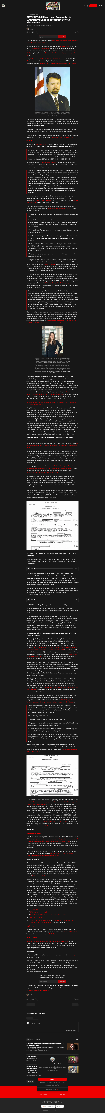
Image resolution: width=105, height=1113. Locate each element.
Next (74, 1005)
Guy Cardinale (33, 909)
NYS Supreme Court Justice (39, 912)
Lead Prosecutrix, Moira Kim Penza (59, 208)
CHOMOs (52, 934)
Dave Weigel (46, 1050)
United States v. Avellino (43, 200)
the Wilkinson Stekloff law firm (49, 362)
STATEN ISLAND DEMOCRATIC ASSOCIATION (52, 821)
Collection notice (59, 1102)
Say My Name (30, 926)
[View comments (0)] (33, 32)
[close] (66, 1058)
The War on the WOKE (32, 14)
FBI (27, 61)
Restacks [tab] (36, 1018)
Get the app (59, 1106)
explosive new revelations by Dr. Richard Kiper (45, 59)
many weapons (73, 955)
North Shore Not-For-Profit (38, 915)
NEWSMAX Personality (37, 917)
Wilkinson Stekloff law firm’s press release (58, 283)
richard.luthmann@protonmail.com (37, 990)
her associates (58, 920)
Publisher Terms (58, 1101)
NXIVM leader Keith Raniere (40, 48)
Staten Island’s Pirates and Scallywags (44, 876)
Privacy (48, 1102)
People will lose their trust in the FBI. (63, 137)
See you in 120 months (70, 932)
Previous (32, 1005)
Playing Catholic (31, 937)
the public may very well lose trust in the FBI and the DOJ (57, 63)
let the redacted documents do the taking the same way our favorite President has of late (52, 446)
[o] (72, 1046)
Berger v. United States (49, 162)
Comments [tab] (29, 1018)
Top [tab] (28, 1039)
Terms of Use (47, 1084)
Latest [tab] (31, 1039)
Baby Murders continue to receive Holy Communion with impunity (47, 941)
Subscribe (93, 6)
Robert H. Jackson (50, 264)
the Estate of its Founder (58, 915)
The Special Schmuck (33, 833)
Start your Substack (49, 1106)
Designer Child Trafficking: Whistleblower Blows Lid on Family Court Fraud (45, 1044)
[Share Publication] (87, 5)
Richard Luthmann (34, 28)
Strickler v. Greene (41, 144)
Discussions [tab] (37, 1039)
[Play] (28, 568)
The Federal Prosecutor (34, 141)
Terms (52, 1102)
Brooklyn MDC (64, 46)
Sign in (100, 6)
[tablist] (32, 1018)
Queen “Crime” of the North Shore (40, 920)
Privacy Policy (57, 1085)
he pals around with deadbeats (44, 826)
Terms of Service (61, 1082)
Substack (45, 1110)
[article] (52, 1048)
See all (29, 1081)
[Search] (84, 5)
